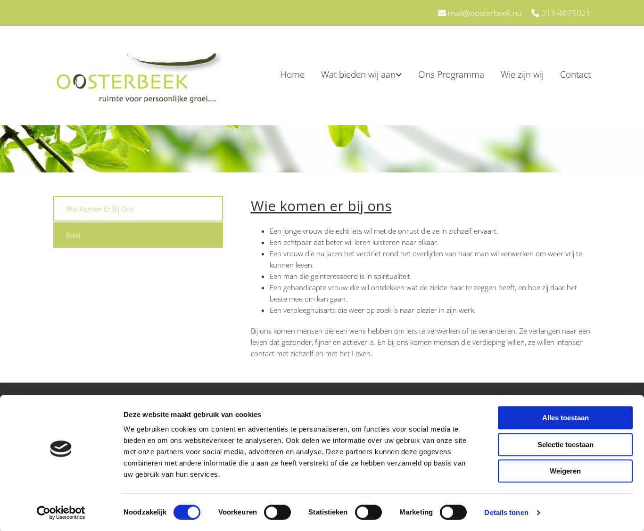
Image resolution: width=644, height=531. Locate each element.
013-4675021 (566, 13)
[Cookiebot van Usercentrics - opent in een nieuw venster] (61, 513)
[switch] (277, 512)
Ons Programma (451, 74)
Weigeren (565, 471)
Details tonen (506, 512)
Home (292, 74)
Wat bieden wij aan (358, 74)
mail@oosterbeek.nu (485, 13)
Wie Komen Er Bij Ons (100, 208)
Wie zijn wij (522, 74)
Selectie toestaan (565, 445)
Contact (575, 74)
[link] (353, 74)
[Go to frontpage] (138, 78)
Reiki (73, 235)
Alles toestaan (565, 418)
